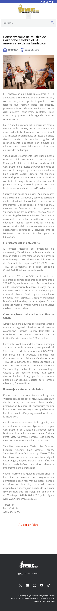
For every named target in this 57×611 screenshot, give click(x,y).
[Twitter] (41, 1)
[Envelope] (44, 1)
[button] (28, 16)
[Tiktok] (52, 1)
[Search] (52, 23)
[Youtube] (50, 1)
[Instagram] (47, 1)
